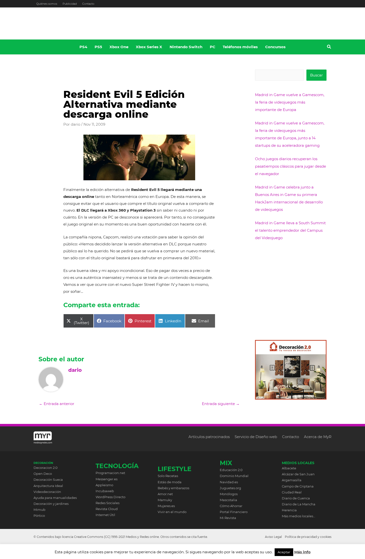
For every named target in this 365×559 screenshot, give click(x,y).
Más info (302, 552)
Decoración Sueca (48, 480)
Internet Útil (105, 515)
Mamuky (165, 500)
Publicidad (70, 3)
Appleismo (104, 485)
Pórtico (39, 516)
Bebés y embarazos (173, 488)
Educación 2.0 (231, 470)
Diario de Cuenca (296, 498)
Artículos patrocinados (209, 436)
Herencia (289, 510)
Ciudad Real (292, 492)
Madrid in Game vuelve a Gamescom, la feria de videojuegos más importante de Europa (289, 102)
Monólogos (229, 494)
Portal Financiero (234, 512)
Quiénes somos (46, 3)
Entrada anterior (56, 403)
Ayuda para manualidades (55, 498)
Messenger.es (106, 479)
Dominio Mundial (234, 476)
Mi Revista (228, 518)
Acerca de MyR (317, 436)
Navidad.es (229, 482)
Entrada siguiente (221, 403)
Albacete (289, 468)
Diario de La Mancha (298, 504)
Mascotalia (228, 500)
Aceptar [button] (284, 552)
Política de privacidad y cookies (308, 537)
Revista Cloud (107, 509)
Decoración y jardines (51, 504)
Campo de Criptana (298, 486)
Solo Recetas (168, 476)
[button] (329, 47)
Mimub (39, 510)
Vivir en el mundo (172, 512)
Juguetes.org (230, 488)
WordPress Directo (110, 497)
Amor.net (165, 494)
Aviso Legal (273, 537)
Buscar (316, 75)
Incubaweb (105, 491)
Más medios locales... (298, 516)
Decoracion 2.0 (46, 468)
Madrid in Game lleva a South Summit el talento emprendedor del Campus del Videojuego (290, 230)
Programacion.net (110, 473)
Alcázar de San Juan (298, 474)
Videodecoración (47, 492)
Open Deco (43, 474)
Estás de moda (170, 482)
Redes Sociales (107, 503)
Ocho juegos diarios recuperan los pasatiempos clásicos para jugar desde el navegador (290, 166)
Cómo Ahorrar (231, 506)
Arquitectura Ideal (48, 486)
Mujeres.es (166, 506)
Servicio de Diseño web (256, 436)
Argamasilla (291, 480)
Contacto (88, 3)
